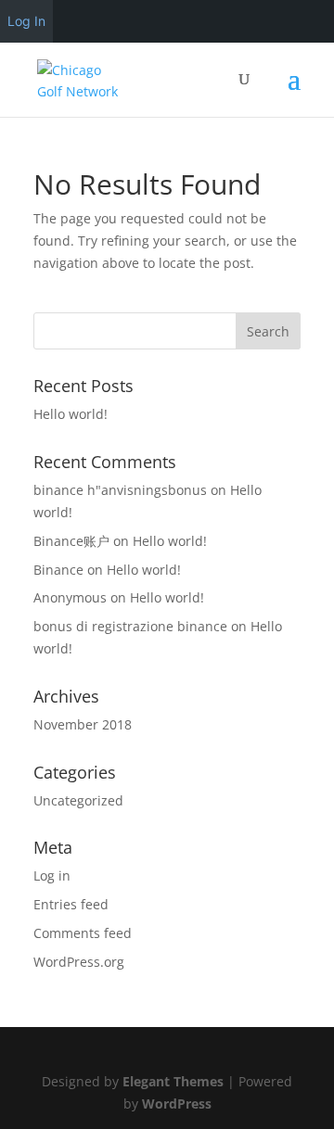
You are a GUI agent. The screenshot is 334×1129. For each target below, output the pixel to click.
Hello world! (70, 414)
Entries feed (71, 904)
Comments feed (82, 933)
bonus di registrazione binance (130, 626)
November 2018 (82, 724)
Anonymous (70, 597)
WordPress (177, 1103)
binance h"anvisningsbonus (120, 490)
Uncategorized (78, 800)
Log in (52, 875)
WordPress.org (78, 961)
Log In (26, 21)
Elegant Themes (173, 1081)
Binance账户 (71, 541)
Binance (58, 569)
